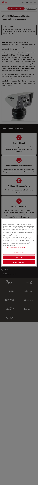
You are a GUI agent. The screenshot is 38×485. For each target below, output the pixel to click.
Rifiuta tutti (19, 257)
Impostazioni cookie (19, 252)
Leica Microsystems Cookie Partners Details (14, 247)
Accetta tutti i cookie (19, 262)
